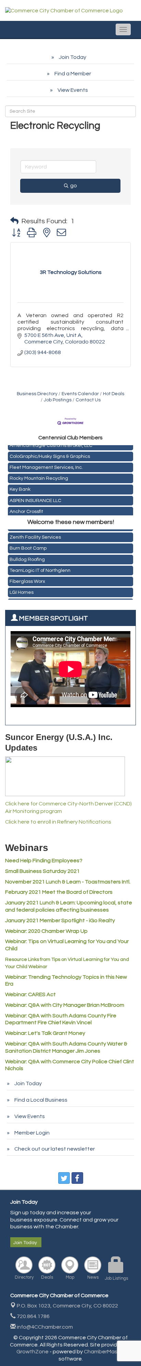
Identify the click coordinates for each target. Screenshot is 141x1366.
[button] (14, 221)
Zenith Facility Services (35, 536)
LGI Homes (22, 591)
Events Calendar (80, 393)
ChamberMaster (104, 1351)
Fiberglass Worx (27, 580)
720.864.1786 (33, 1316)
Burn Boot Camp (28, 546)
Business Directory (37, 393)
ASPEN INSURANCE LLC (35, 499)
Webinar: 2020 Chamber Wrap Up (46, 931)
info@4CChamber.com (44, 1327)
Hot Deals (113, 393)
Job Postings (58, 400)
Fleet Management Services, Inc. (46, 466)
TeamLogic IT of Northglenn (40, 569)
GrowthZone (32, 1351)
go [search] (73, 185)
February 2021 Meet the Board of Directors (59, 892)
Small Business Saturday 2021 (42, 871)
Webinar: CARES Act (30, 994)
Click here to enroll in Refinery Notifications (58, 822)
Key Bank (20, 488)
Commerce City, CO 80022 (67, 1305)
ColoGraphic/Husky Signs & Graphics (50, 455)
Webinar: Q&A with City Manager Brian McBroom (64, 1005)
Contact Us (88, 400)
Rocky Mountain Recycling (39, 477)
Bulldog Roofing (27, 558)
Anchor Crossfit (26, 510)
